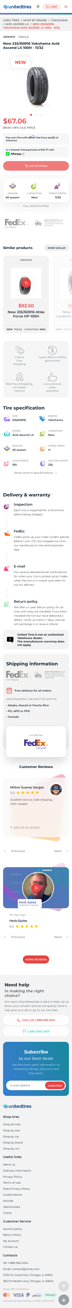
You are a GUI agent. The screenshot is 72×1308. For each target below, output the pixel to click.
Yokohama (59, 20)
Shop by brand (35, 20)
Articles (8, 1201)
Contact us (10, 1247)
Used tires (11, 20)
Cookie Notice (12, 1194)
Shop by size (11, 1130)
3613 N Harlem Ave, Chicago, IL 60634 (28, 1281)
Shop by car (11, 1136)
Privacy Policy (12, 1176)
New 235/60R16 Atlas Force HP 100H (26, 314)
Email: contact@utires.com (21, 1269)
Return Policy (12, 1235)
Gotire (7, 1213)
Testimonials (11, 1207)
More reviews (36, 959)
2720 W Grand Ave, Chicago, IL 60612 (28, 1275)
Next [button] (58, 851)
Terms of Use (12, 1182)
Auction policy (12, 1229)
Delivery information (17, 1170)
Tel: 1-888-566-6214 (15, 1263)
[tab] (31, 115)
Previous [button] (17, 851)
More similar (56, 248)
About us (9, 1164)
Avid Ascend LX (17, 24)
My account (11, 1241)
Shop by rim (11, 1148)
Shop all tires (12, 1124)
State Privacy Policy (16, 1188)
